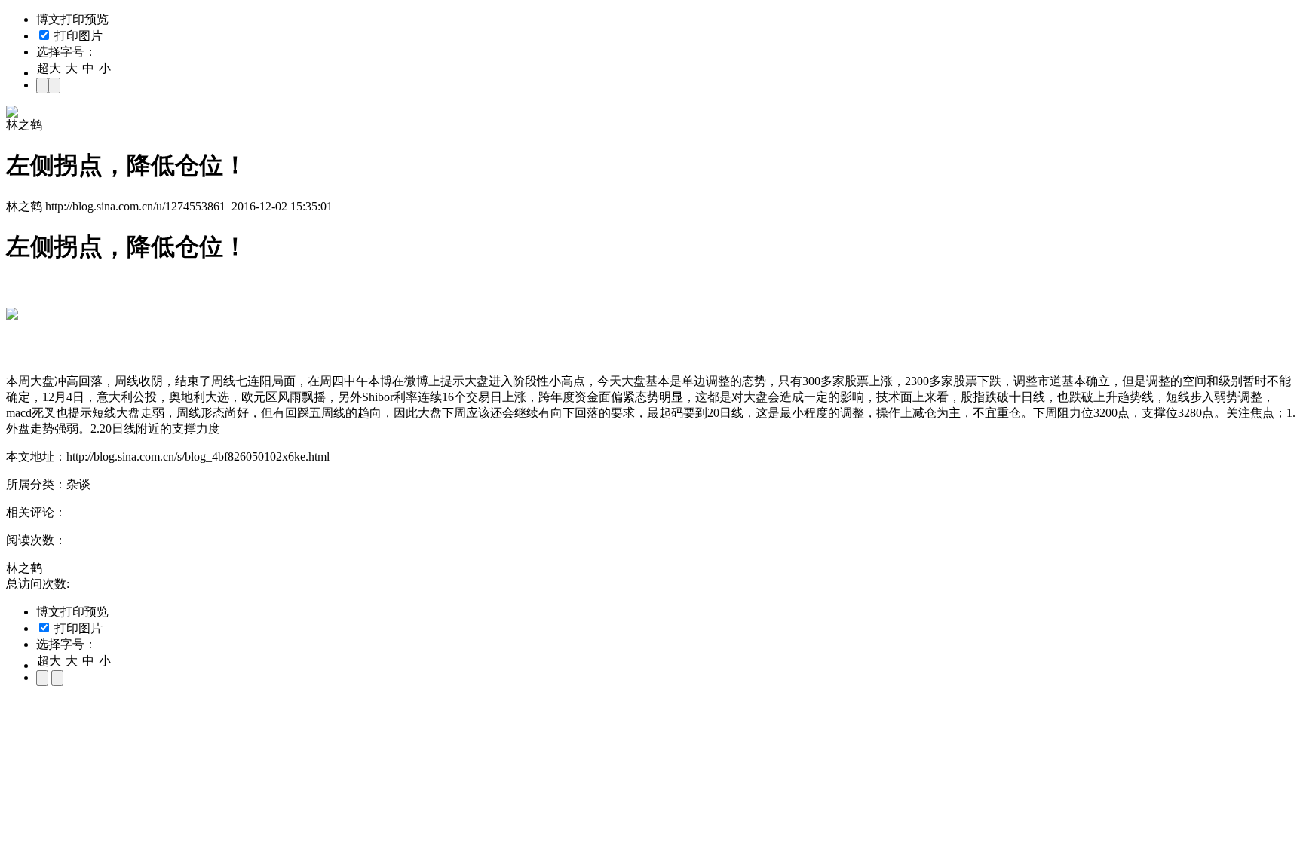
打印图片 (77, 35)
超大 (49, 68)
